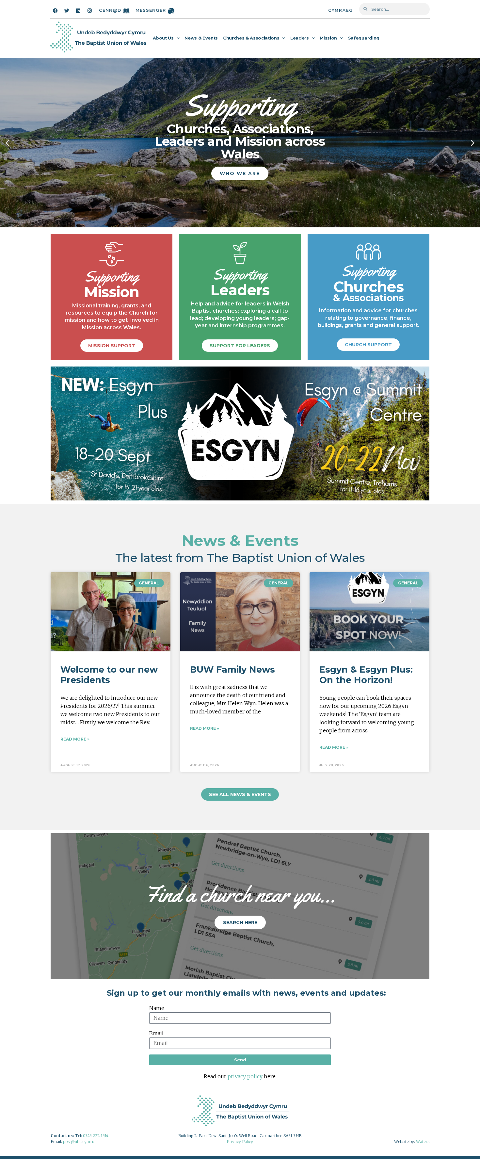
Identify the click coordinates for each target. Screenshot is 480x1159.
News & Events (201, 38)
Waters (422, 1141)
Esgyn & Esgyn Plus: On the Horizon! (366, 674)
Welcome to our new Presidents (109, 674)
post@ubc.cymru (78, 1141)
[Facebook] (55, 11)
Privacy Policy (240, 1141)
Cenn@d (110, 10)
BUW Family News (232, 669)
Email (156, 1033)
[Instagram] (89, 11)
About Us (163, 38)
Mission (328, 38)
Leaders (299, 38)
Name (156, 1008)
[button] (7, 143)
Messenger (151, 10)
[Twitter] (67, 11)
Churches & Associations (251, 38)
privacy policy (245, 1076)
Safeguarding (363, 38)
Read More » (74, 739)
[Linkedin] (78, 11)
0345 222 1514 (95, 1135)
